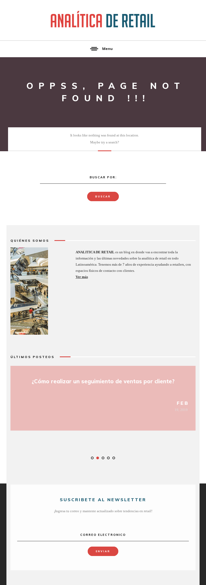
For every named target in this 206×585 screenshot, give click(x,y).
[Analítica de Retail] (103, 20)
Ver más (82, 277)
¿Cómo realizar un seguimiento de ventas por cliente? (103, 381)
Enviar (103, 551)
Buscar (103, 196)
